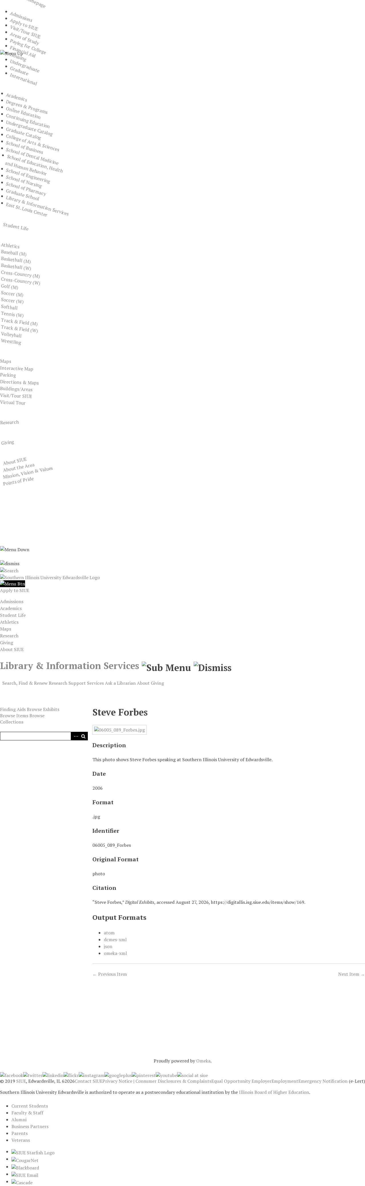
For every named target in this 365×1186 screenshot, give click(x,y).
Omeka (203, 1061)
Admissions (21, 17)
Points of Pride (18, 481)
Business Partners (29, 1126)
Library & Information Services (37, 205)
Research (9, 422)
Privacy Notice (117, 1081)
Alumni (19, 1119)
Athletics (10, 245)
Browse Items (14, 715)
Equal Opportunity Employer (241, 1081)
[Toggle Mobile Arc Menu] (12, 583)
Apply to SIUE (24, 25)
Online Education (23, 112)
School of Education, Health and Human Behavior (34, 165)
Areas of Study (24, 39)
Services (95, 683)
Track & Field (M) (19, 322)
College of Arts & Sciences (32, 142)
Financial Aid (23, 51)
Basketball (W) (16, 267)
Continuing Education (28, 121)
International (23, 79)
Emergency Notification (323, 1081)
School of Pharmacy (26, 188)
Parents (19, 1133)
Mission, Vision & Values (28, 472)
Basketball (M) (16, 260)
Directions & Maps (19, 382)
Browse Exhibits (43, 709)
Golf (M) (10, 286)
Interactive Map (17, 368)
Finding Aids (13, 709)
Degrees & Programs (27, 106)
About (143, 683)
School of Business (24, 147)
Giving (8, 442)
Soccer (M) (12, 293)
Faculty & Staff (27, 1113)
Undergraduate (25, 66)
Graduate (19, 71)
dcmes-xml (115, 939)
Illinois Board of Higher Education (274, 1092)
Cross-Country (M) (20, 274)
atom (109, 933)
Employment (284, 1081)
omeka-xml (115, 953)
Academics (16, 97)
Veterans (20, 1140)
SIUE (21, 1081)
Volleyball (11, 334)
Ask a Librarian (120, 683)
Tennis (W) (12, 314)
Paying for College (28, 46)
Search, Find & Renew (25, 683)
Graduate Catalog (23, 133)
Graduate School (22, 194)
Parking (8, 374)
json (108, 946)
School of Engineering (28, 176)
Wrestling (11, 341)
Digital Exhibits (27, 691)
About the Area (19, 467)
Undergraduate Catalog (29, 128)
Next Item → (351, 974)
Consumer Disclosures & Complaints (173, 1081)
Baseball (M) (14, 252)
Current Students (29, 1106)
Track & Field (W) (19, 329)
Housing (18, 57)
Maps (5, 361)
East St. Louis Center (26, 209)
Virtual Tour (13, 402)
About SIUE (15, 461)
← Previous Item (109, 974)
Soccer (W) (12, 300)
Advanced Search (75, 736)
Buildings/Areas (16, 389)
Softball (9, 307)
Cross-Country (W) (20, 281)
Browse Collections (22, 718)
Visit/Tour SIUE (25, 32)
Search (83, 736)
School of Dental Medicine (32, 156)
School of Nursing (24, 181)
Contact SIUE (88, 1081)
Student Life (16, 226)
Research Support (67, 683)
